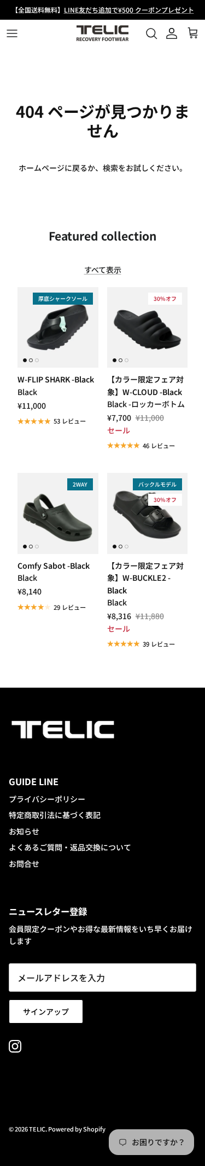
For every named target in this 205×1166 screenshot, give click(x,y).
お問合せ (24, 863)
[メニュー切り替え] (12, 33)
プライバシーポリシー (47, 798)
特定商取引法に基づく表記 (55, 814)
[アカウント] (169, 33)
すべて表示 (102, 269)
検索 (110, 167)
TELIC (37, 1128)
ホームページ (42, 167)
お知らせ (24, 831)
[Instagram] (15, 1046)
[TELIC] (102, 33)
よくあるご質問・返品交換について (70, 847)
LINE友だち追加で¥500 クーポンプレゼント (129, 9)
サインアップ (46, 1011)
